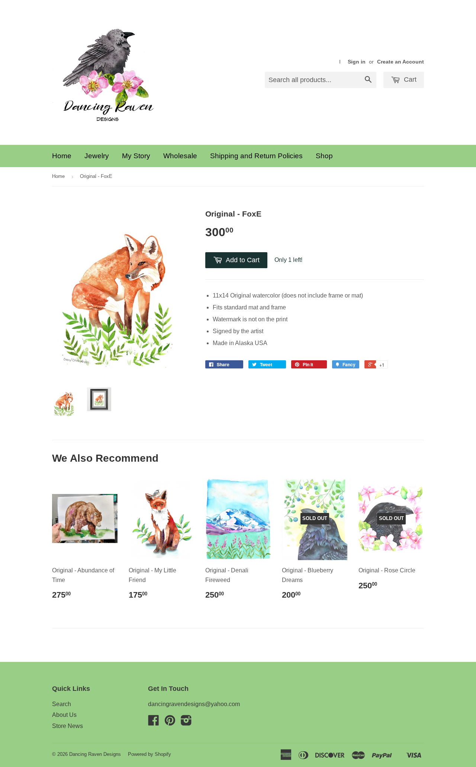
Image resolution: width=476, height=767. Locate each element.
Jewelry (96, 156)
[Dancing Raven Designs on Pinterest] (170, 722)
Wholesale (180, 156)
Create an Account (400, 62)
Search (61, 704)
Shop (324, 156)
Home (61, 156)
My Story (136, 156)
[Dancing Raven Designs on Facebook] (153, 722)
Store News (67, 726)
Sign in (357, 62)
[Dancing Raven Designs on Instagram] (186, 722)
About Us (64, 715)
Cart (409, 79)
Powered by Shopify (149, 754)
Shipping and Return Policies (256, 156)
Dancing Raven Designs (95, 754)
